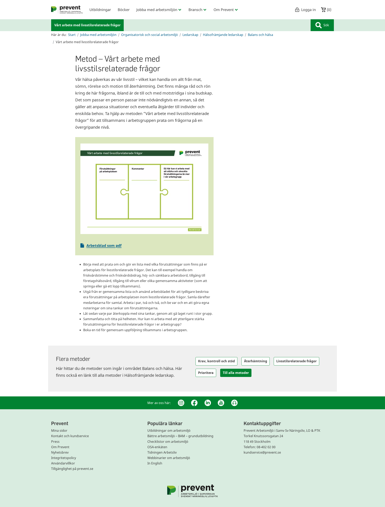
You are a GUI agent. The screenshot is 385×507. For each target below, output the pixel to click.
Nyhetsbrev (60, 452)
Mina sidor (59, 430)
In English (154, 463)
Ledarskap (190, 35)
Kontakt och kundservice (70, 436)
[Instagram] (181, 403)
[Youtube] (221, 403)
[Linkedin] (208, 403)
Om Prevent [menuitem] (224, 9)
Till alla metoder (236, 373)
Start (72, 35)
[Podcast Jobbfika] (234, 403)
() (328, 9)
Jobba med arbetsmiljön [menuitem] (156, 9)
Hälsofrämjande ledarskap (223, 35)
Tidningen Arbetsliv (162, 452)
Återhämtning (255, 361)
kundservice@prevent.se (262, 452)
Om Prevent (60, 447)
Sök (326, 25)
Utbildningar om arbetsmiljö (168, 430)
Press (55, 441)
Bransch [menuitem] (195, 9)
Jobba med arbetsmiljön (98, 35)
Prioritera (206, 373)
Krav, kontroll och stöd (216, 361)
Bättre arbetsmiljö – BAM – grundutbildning (180, 436)
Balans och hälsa (260, 35)
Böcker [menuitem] (124, 9)
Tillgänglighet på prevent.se (72, 468)
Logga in (308, 9)
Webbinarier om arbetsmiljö (168, 458)
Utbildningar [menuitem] (100, 9)
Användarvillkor (63, 463)
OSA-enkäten (157, 447)
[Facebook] (194, 403)
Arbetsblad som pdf (104, 245)
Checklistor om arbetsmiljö (167, 441)
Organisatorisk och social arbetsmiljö (149, 35)
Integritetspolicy (63, 458)
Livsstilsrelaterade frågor (296, 361)
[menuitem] (67, 9)
